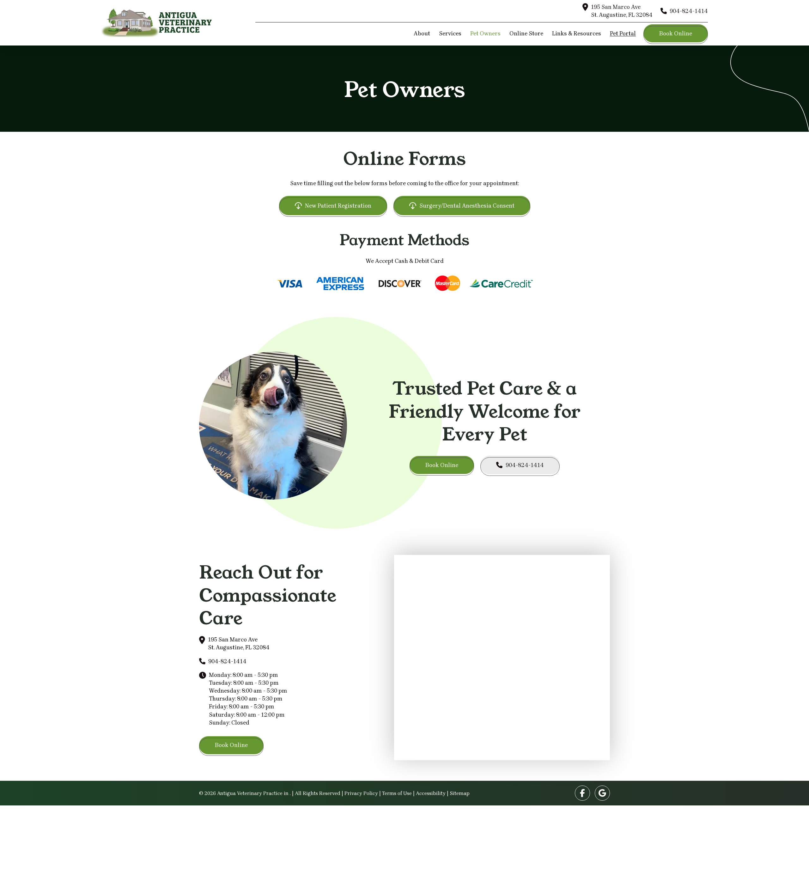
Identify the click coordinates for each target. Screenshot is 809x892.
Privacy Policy (361, 793)
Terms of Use (397, 793)
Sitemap (460, 793)
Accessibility (431, 793)
